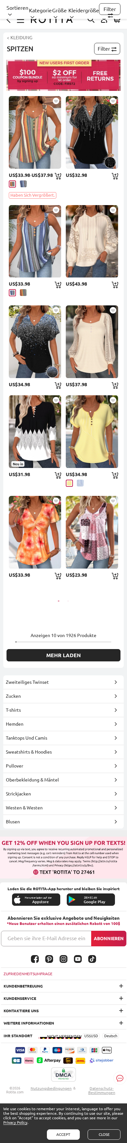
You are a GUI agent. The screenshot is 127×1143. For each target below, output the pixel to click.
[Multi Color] (12, 184)
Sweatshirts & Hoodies (29, 752)
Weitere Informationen (29, 1023)
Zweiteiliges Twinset (27, 682)
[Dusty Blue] (23, 183)
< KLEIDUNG (19, 37)
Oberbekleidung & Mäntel (32, 779)
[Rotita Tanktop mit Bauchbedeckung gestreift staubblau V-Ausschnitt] (35, 241)
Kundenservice (20, 998)
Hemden (14, 724)
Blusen (13, 821)
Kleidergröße (83, 10)
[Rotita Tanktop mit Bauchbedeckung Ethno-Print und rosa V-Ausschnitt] (92, 532)
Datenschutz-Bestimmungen (101, 1090)
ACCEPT (63, 1134)
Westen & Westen (24, 807)
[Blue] (80, 483)
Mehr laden (63, 655)
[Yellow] (69, 483)
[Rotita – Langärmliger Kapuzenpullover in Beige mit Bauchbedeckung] (92, 241)
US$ (87, 1036)
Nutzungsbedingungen (51, 1088)
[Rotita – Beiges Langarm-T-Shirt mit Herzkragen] (92, 341)
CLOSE (104, 1134)
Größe (59, 10)
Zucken (13, 696)
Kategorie (40, 10)
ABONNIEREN (109, 938)
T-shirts (13, 710)
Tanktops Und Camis (26, 738)
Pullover (14, 765)
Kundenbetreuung (23, 986)
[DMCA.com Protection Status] (63, 1074)
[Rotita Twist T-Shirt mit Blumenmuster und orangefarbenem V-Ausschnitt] (35, 532)
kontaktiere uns (21, 1011)
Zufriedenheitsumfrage (28, 974)
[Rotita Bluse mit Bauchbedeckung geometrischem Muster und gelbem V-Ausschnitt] (92, 431)
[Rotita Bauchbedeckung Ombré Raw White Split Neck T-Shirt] (35, 341)
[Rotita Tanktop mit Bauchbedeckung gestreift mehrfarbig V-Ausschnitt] (35, 132)
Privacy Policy (15, 1122)
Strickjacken (18, 793)
